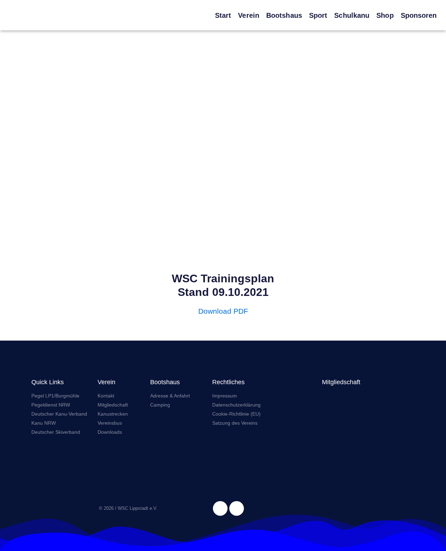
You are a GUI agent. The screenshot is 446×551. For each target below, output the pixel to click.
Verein (248, 15)
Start (223, 15)
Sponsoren (419, 15)
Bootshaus (284, 15)
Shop (384, 15)
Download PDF (223, 311)
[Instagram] (236, 508)
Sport (318, 15)
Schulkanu (351, 15)
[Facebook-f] (220, 508)
